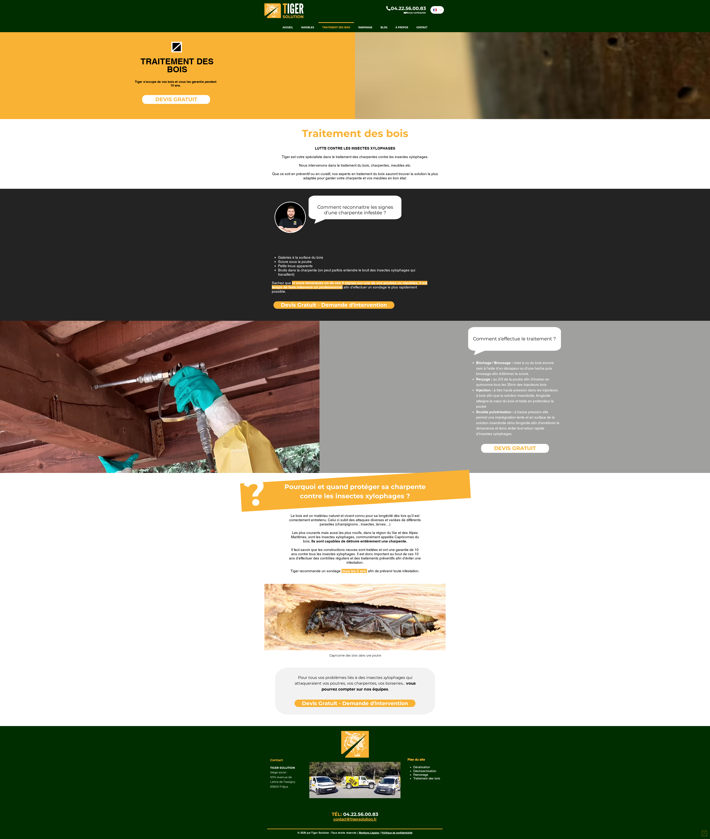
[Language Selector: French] (437, 10)
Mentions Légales (369, 832)
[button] (341, 28)
